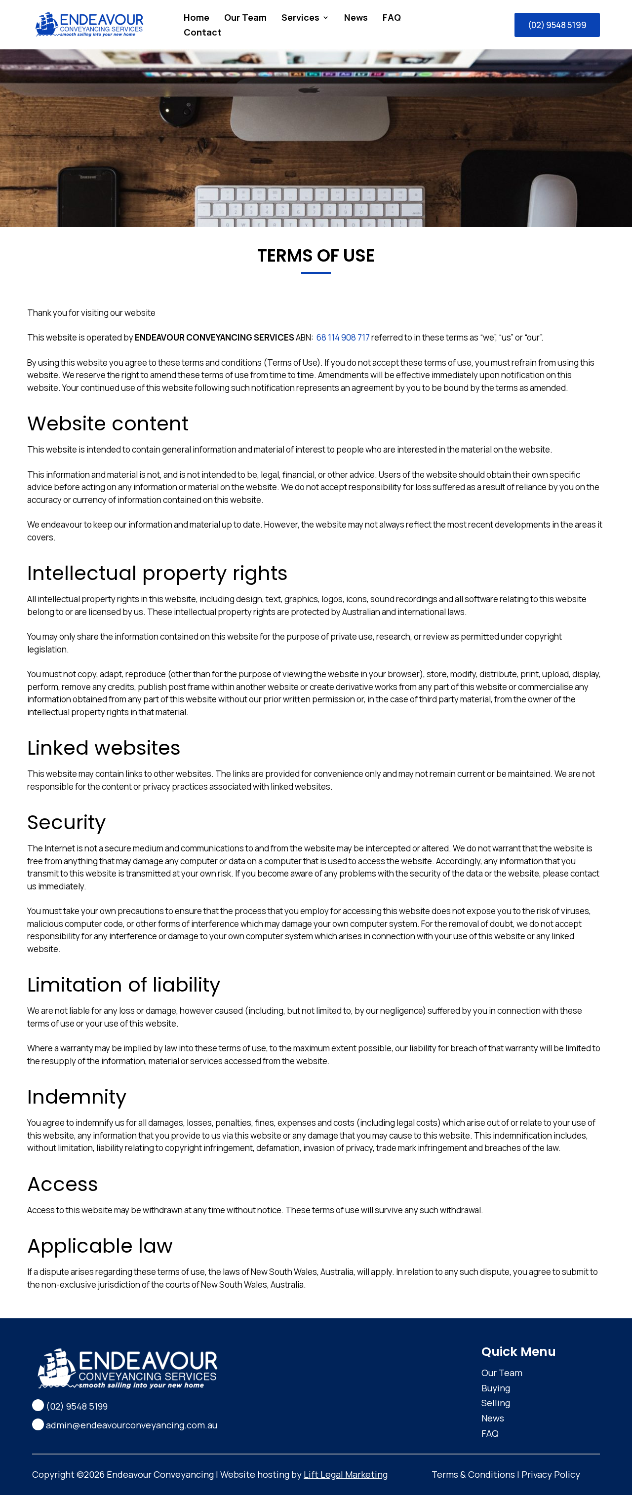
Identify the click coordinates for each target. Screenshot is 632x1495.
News (356, 18)
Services (300, 18)
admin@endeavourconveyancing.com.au (131, 1425)
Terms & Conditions (473, 1474)
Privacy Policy (550, 1474)
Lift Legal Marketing (346, 1474)
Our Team (245, 18)
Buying (495, 1388)
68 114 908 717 (343, 337)
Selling (495, 1403)
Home (196, 18)
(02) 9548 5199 (557, 25)
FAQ (392, 18)
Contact (203, 33)
